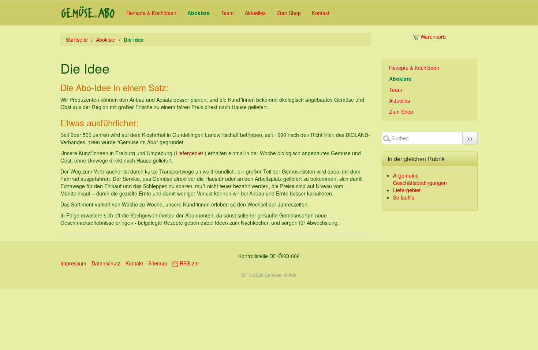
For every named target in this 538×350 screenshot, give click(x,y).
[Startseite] (88, 12)
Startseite (77, 39)
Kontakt (320, 12)
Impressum (73, 263)
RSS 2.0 (188, 263)
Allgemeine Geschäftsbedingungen (420, 179)
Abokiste (198, 12)
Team (227, 12)
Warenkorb (432, 36)
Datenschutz (105, 263)
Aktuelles (255, 12)
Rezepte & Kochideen (151, 12)
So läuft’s (403, 197)
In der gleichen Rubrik (416, 158)
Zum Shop (289, 12)
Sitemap (157, 263)
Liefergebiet (189, 153)
